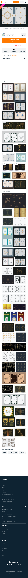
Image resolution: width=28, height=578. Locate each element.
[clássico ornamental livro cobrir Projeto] (8, 87)
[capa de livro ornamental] (8, 96)
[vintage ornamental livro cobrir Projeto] (19, 213)
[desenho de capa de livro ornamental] (8, 194)
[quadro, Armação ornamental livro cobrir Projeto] (8, 296)
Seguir (23, 35)
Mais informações (6, 57)
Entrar (22, 2)
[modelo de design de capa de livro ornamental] (13, 256)
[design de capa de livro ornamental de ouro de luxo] (8, 278)
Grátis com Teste (14, 40)
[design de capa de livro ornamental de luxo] (8, 124)
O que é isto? (14, 55)
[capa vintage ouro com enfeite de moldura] (19, 431)
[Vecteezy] (2, 2)
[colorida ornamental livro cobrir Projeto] (8, 105)
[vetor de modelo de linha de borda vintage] (7, 491)
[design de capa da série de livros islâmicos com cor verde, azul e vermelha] (13, 450)
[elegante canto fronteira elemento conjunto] (9, 481)
